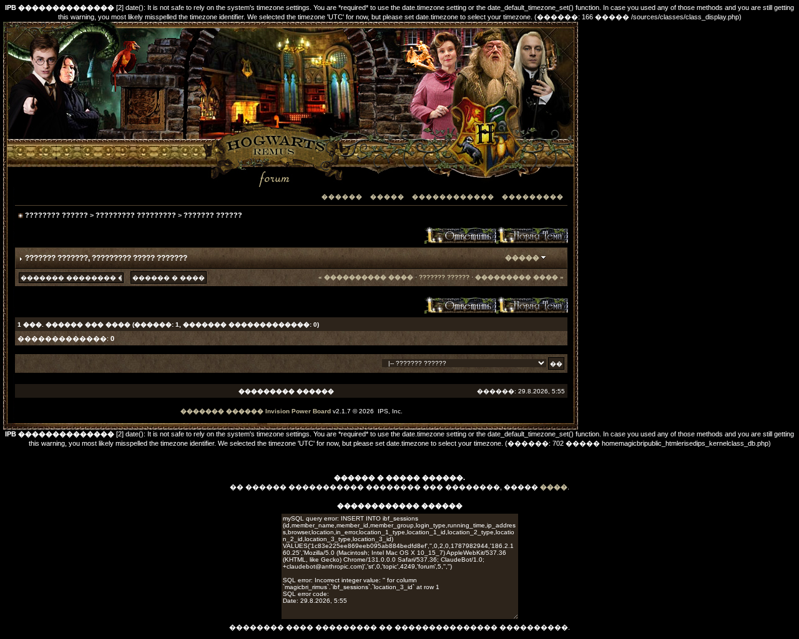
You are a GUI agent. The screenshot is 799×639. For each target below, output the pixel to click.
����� (387, 196)
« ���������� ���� (365, 277)
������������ (453, 196)
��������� (533, 196)
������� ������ (221, 411)
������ (342, 196)
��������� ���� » (519, 277)
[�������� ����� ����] (532, 234)
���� (553, 487)
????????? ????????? (136, 215)
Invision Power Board (298, 411)
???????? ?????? (56, 215)
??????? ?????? (213, 215)
